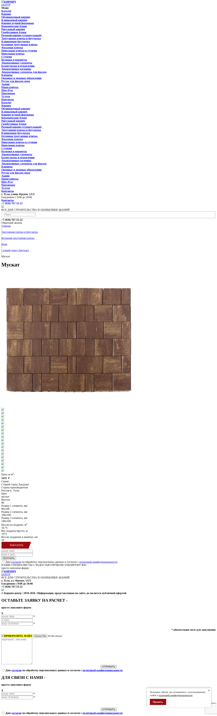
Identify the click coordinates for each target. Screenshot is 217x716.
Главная (6, 225)
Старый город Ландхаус (15, 250)
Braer (4, 244)
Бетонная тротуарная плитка (17, 238)
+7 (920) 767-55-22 (12, 203)
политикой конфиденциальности (98, 561)
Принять (158, 702)
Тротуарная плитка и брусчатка (19, 232)
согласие (16, 561)
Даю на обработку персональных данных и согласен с (61, 561)
